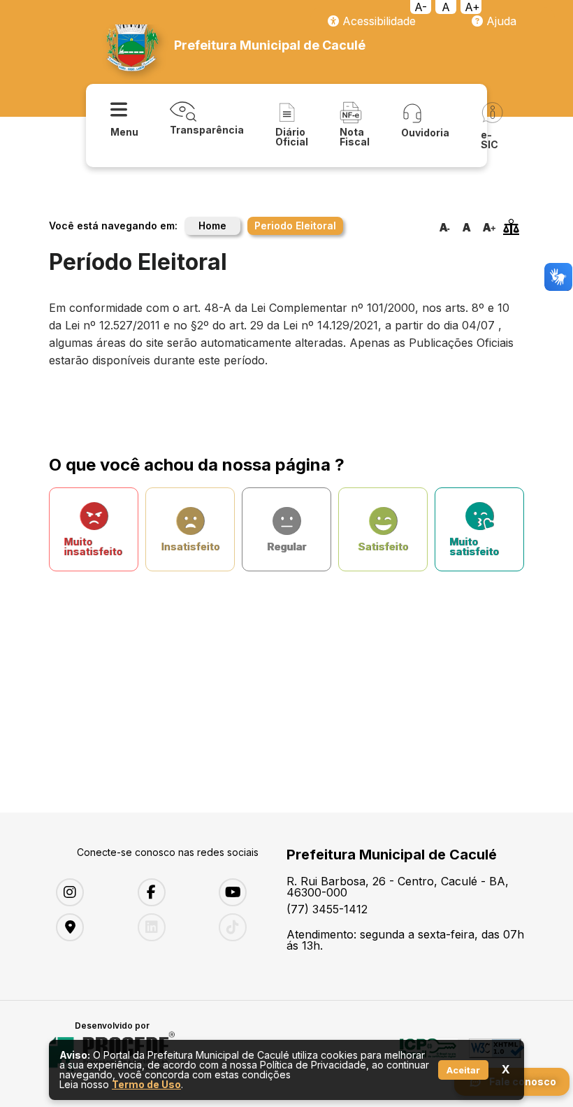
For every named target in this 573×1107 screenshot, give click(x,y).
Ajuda (499, 21)
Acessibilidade (377, 21)
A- (420, 7)
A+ (472, 7)
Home (212, 225)
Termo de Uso (146, 1084)
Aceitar (463, 1070)
